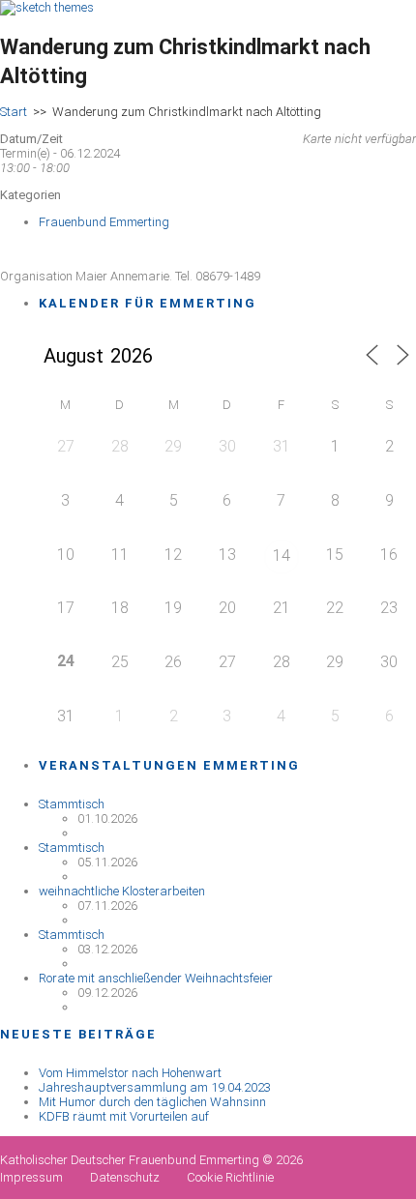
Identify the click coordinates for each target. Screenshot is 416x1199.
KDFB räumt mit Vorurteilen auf (124, 1116)
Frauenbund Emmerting (104, 222)
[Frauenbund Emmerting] (47, 7)
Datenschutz (125, 1177)
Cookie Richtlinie (230, 1177)
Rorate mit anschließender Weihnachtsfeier (156, 978)
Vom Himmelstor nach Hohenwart (130, 1073)
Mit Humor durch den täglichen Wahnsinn (152, 1102)
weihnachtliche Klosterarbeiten (122, 891)
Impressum (31, 1177)
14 (281, 555)
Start (13, 111)
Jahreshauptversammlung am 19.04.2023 (155, 1087)
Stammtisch (71, 804)
